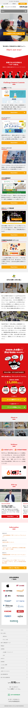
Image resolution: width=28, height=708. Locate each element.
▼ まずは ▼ (14, 398)
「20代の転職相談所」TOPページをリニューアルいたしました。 (14, 536)
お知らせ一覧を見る (14, 567)
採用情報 (21, 432)
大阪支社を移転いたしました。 (8, 542)
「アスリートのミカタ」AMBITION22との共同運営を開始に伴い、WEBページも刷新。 (13, 548)
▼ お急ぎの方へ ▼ (14, 405)
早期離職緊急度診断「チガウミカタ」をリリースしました (14, 554)
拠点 (7, 432)
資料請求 (14, 3)
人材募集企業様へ (23, 3)
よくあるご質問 (5, 3)
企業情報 (6, 425)
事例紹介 (21, 425)
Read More (14, 112)
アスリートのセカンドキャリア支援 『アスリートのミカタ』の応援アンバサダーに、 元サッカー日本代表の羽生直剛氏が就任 (14, 562)
